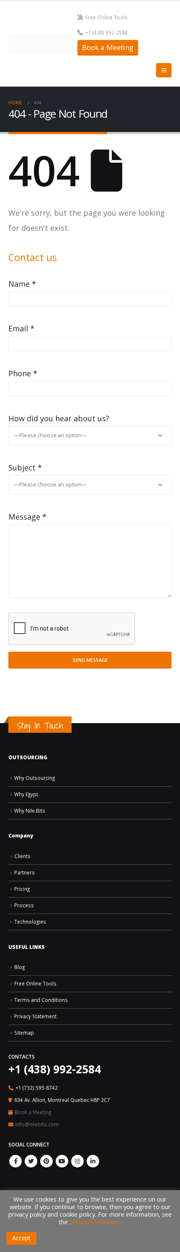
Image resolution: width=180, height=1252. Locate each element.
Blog (19, 967)
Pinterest (46, 1161)
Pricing (22, 888)
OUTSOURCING (27, 757)
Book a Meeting (108, 47)
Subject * (25, 467)
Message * (27, 517)
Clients (22, 856)
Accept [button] (21, 1238)
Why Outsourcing (34, 777)
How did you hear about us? (58, 418)
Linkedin (93, 1161)
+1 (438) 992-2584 (106, 32)
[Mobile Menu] (164, 70)
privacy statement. (95, 1222)
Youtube (62, 1161)
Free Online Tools (106, 17)
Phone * (22, 373)
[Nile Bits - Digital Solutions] (40, 43)
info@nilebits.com (37, 1124)
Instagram (77, 1161)
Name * (22, 284)
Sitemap (24, 1032)
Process (24, 905)
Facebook (15, 1161)
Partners (24, 872)
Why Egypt (26, 794)
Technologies (30, 921)
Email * (21, 328)
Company (20, 835)
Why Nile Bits (29, 810)
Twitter (31, 1161)
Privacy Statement (35, 1016)
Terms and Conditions (41, 999)
